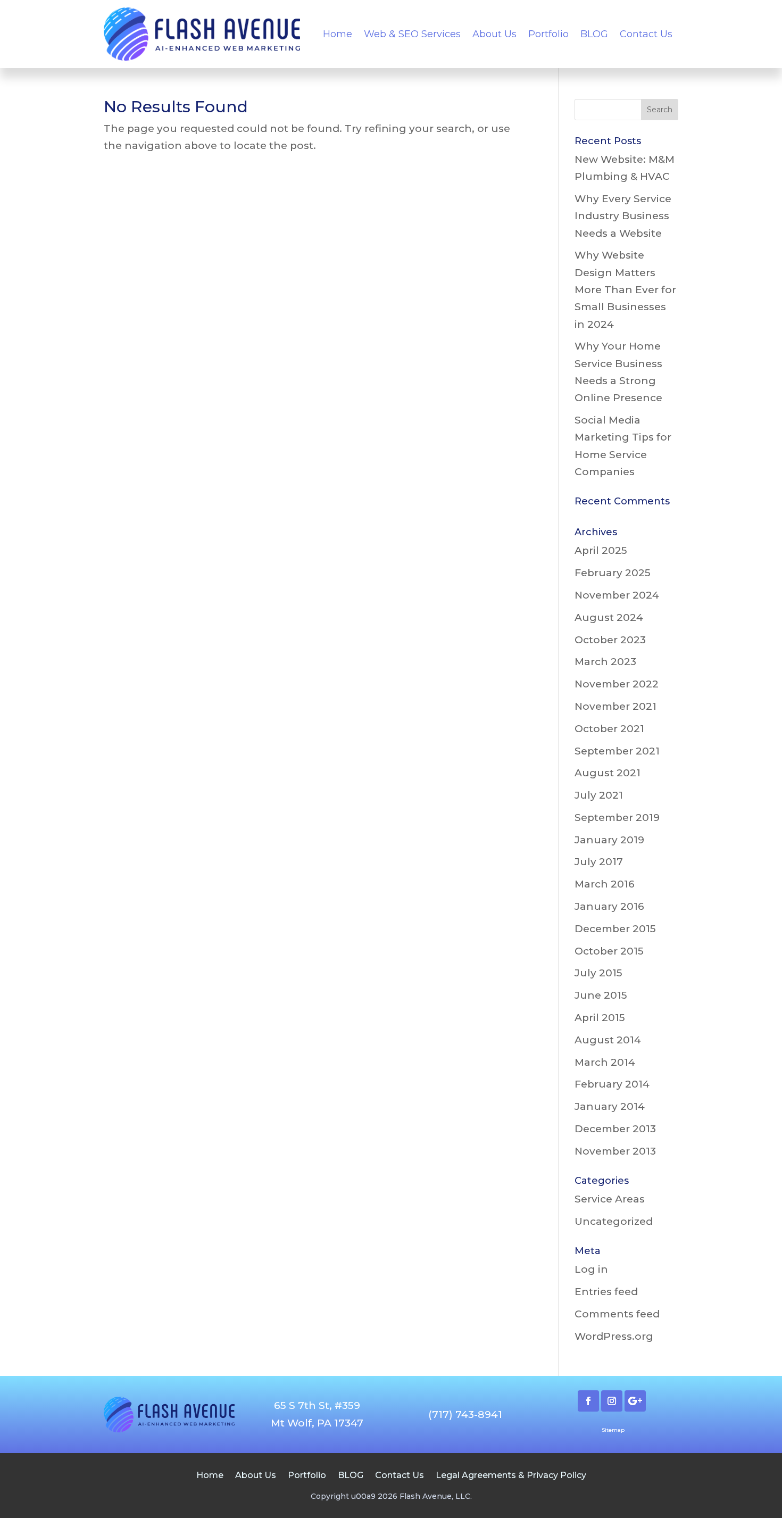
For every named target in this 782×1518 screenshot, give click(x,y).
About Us (494, 34)
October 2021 (609, 729)
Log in (591, 1269)
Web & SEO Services (412, 34)
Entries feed (606, 1291)
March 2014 (605, 1062)
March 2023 (605, 662)
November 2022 (617, 684)
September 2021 (617, 751)
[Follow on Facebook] (588, 1401)
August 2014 (608, 1040)
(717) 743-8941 (465, 1414)
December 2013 (615, 1129)
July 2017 (599, 862)
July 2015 (598, 973)
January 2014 (610, 1106)
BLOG (594, 34)
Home (337, 34)
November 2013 (615, 1151)
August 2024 (609, 617)
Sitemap (613, 1429)
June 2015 (601, 995)
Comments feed (617, 1314)
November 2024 (617, 595)
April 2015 (600, 1017)
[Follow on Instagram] (611, 1401)
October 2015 (609, 951)
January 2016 (609, 906)
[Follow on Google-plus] (635, 1401)
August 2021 (607, 773)
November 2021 (615, 706)
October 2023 (610, 640)
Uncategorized (614, 1221)
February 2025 (613, 573)
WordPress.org (614, 1336)
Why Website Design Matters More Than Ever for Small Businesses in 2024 (625, 289)
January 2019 (609, 840)
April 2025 (601, 550)
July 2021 (599, 795)
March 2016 (605, 884)
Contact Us (646, 34)
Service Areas (610, 1199)
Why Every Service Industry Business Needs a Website (623, 216)
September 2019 (617, 817)
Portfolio (548, 34)
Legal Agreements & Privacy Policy (511, 1474)
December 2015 (615, 929)
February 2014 (612, 1084)
